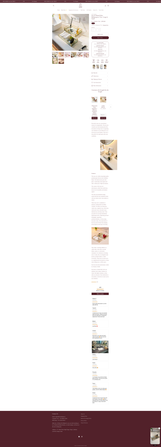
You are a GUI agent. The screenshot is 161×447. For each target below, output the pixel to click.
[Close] (159, 428)
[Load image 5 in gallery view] (80, 55)
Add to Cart (94, 118)
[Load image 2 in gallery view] (61, 55)
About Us (83, 414)
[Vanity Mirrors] (103, 100)
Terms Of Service (84, 422)
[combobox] (103, 115)
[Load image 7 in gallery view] (55, 61)
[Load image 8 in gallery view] (61, 61)
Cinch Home (79, 445)
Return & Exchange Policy (86, 418)
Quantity (93, 27)
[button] (53, 5)
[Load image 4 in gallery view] (73, 55)
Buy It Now (100, 37)
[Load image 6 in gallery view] (86, 55)
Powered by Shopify (84, 445)
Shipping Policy (105, 25)
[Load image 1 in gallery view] (55, 55)
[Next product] (110, 106)
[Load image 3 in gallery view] (67, 55)
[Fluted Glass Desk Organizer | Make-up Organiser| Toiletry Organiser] (95, 100)
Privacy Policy (84, 420)
